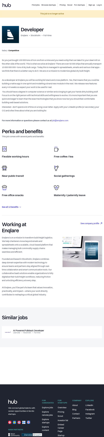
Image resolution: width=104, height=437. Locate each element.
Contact (76, 414)
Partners (76, 418)
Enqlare (24, 36)
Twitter (88, 418)
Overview (62, 408)
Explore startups (45, 421)
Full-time (47, 36)
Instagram (90, 414)
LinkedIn (89, 405)
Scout (60, 416)
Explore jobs (47, 408)
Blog (74, 410)
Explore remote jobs (47, 413)
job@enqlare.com (60, 121)
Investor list (63, 421)
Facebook (89, 410)
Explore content (45, 428)
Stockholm (35, 36)
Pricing (61, 412)
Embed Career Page (61, 428)
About (75, 405)
